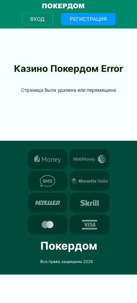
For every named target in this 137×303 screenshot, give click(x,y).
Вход (37, 19)
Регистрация (88, 19)
